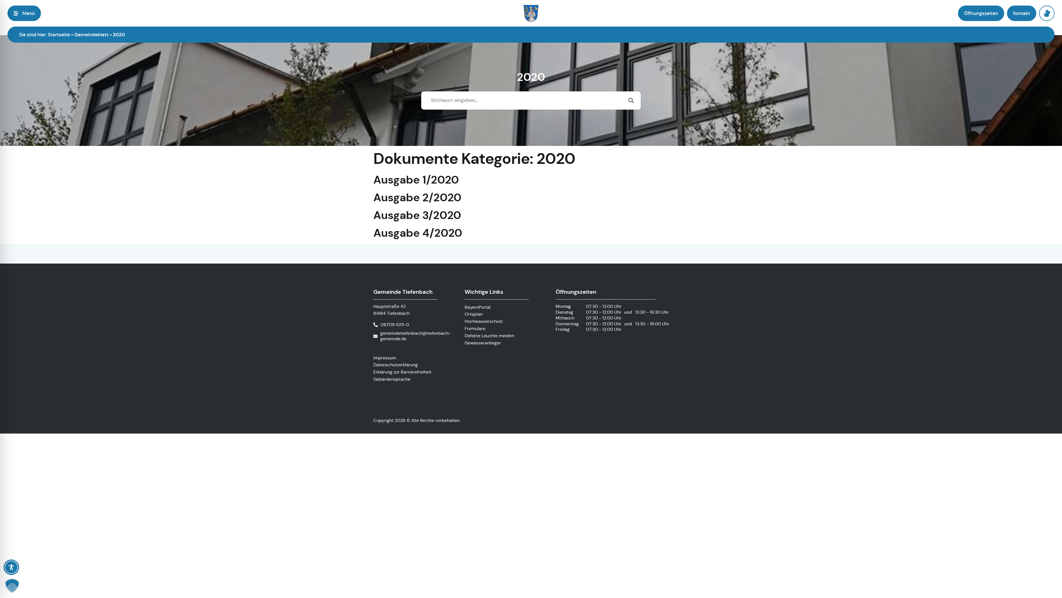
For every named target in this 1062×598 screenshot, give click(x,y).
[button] (12, 586)
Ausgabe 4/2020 (417, 233)
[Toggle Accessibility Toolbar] (11, 567)
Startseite (59, 35)
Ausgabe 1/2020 (416, 180)
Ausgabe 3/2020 (417, 215)
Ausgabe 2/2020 (417, 197)
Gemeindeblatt (91, 35)
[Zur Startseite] (531, 13)
